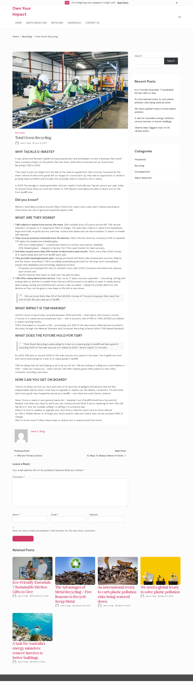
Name (16, 514)
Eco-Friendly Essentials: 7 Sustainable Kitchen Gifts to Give (31, 587)
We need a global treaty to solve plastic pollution (160, 589)
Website (94, 514)
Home (18, 22)
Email (54, 514)
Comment (18, 476)
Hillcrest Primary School (29, 455)
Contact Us (92, 22)
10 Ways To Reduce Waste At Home (105, 455)
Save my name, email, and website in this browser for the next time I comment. (53, 530)
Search (138, 55)
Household (74, 22)
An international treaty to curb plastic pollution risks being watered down (117, 594)
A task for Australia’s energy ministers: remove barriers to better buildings (28, 650)
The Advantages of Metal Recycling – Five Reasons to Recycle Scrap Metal (73, 594)
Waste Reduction (36, 22)
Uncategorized (142, 171)
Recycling (57, 22)
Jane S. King (25, 143)
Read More (122, 2)
